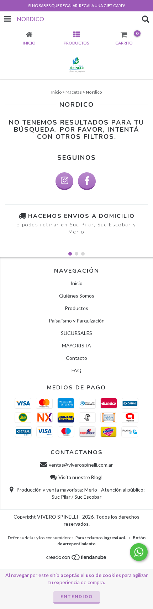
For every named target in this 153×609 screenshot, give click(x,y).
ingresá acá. (115, 537)
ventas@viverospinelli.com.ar (81, 465)
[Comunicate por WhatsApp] (139, 552)
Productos (76, 308)
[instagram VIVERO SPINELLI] (64, 181)
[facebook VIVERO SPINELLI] (87, 181)
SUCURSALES (76, 333)
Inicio (56, 92)
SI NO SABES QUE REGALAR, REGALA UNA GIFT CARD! (76, 5)
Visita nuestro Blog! (80, 477)
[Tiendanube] (77, 559)
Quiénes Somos (76, 296)
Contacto (76, 358)
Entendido (76, 596)
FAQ (76, 370)
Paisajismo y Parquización (77, 320)
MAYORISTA (76, 345)
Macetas (73, 92)
